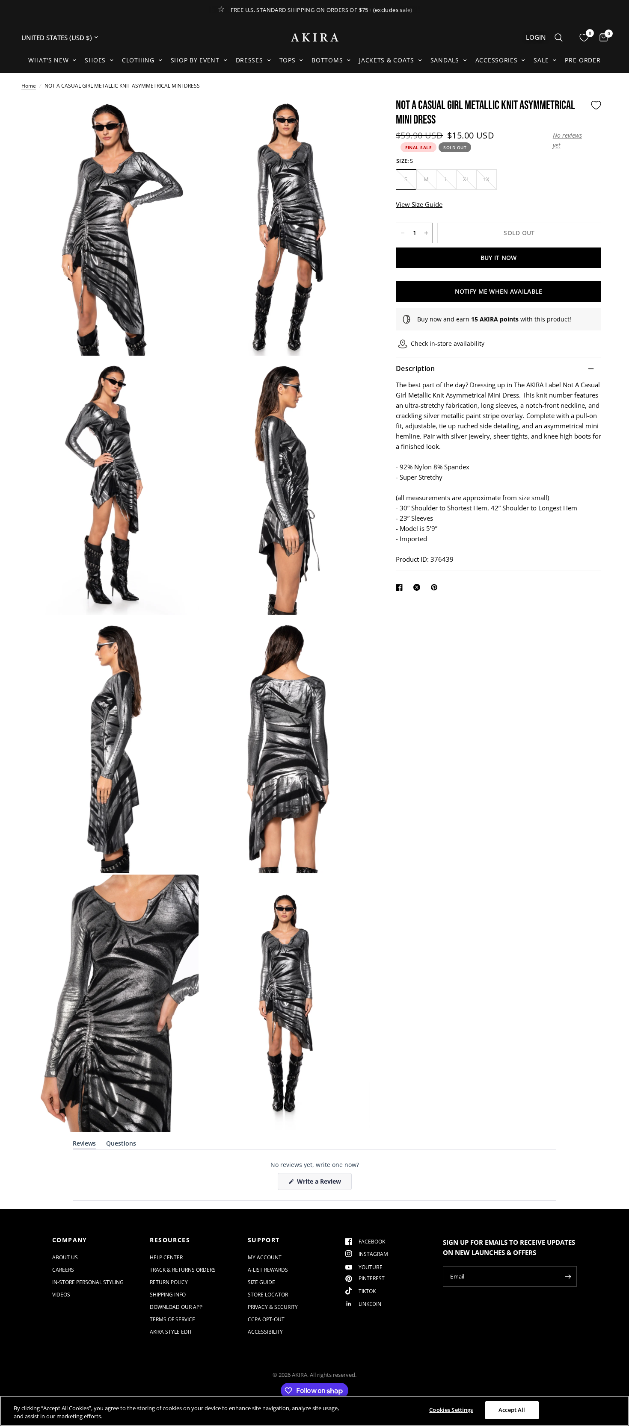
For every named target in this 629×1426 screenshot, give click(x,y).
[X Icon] (418, 587)
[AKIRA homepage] (314, 37)
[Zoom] (180, 116)
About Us (65, 1257)
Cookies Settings (451, 1410)
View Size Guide (419, 204)
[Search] (558, 37)
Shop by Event (195, 60)
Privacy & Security (273, 1307)
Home (28, 85)
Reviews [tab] (84, 1144)
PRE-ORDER (582, 60)
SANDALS (444, 60)
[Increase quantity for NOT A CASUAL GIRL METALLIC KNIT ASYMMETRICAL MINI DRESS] (426, 233)
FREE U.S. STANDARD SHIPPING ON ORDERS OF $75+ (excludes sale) (321, 10)
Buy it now (499, 257)
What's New (48, 60)
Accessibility (265, 1331)
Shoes (95, 60)
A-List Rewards (268, 1269)
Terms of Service (172, 1319)
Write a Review (320, 1183)
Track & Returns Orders (183, 1269)
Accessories (496, 60)
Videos (61, 1294)
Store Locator (268, 1294)
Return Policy (169, 1282)
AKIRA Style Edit (171, 1331)
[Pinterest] (436, 587)
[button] (569, 140)
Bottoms (327, 60)
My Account (265, 1257)
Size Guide (261, 1282)
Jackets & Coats (386, 60)
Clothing (138, 60)
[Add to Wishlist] (596, 105)
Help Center (166, 1257)
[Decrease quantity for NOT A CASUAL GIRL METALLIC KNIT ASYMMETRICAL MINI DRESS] (402, 233)
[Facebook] (401, 587)
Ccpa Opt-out (266, 1319)
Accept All (511, 1410)
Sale (541, 60)
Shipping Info (168, 1294)
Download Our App (176, 1307)
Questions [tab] (121, 1144)
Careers (63, 1269)
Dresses (249, 60)
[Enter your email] (568, 1276)
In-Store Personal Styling (88, 1282)
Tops (287, 60)
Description (415, 369)
